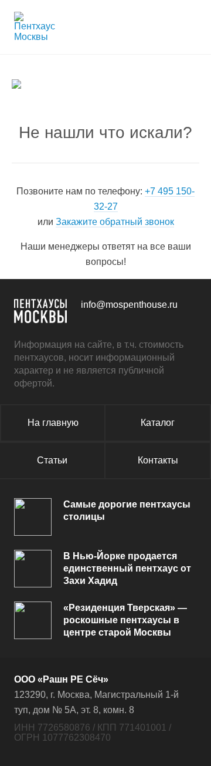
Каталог (158, 423)
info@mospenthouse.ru (129, 305)
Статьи (52, 460)
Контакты (158, 460)
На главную (53, 423)
